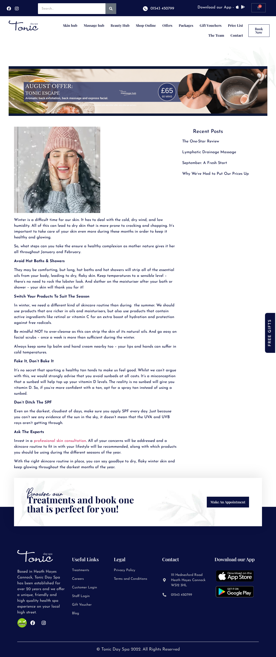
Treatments (80, 570)
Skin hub (70, 25)
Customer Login (84, 587)
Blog (75, 613)
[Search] (110, 8)
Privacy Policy (124, 570)
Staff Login (81, 596)
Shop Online (146, 25)
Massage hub (94, 25)
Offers (167, 25)
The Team (216, 35)
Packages (186, 25)
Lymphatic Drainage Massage (209, 152)
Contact (237, 35)
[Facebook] (8, 8)
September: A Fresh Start (204, 163)
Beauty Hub (120, 25)
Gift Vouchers (210, 25)
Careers (78, 579)
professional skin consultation (60, 441)
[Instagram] (16, 8)
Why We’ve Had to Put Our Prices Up (215, 174)
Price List (235, 25)
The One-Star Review (200, 141)
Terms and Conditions (130, 579)
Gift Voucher (82, 605)
